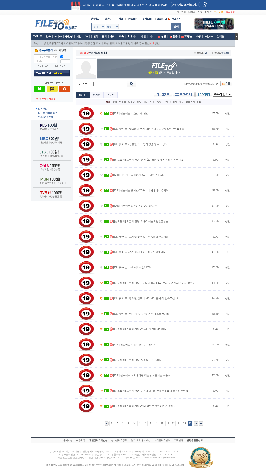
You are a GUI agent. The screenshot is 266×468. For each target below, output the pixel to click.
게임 (78, 36)
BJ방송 (188, 36)
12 (173, 423)
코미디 (99, 43)
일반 (147, 43)
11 (167, 423)
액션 (106, 43)
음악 (104, 36)
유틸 (143, 36)
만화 (95, 36)
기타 (151, 36)
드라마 (58, 36)
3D (58, 43)
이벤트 (208, 12)
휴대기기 (132, 36)
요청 (198, 36)
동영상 (69, 36)
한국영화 (51, 43)
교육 (121, 36)
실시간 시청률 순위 (48, 112)
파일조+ (208, 36)
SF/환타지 (79, 43)
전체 (108, 102)
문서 (112, 36)
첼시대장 (84, 53)
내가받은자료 (195, 12)
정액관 (220, 36)
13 (179, 423)
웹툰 (175, 36)
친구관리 (181, 12)
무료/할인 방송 (45, 117)
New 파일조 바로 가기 (185, 4)
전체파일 (42, 108)
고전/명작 (128, 43)
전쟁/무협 (90, 43)
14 (184, 423)
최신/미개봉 (40, 43)
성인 (163, 36)
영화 (48, 36)
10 (162, 423)
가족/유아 (139, 43)
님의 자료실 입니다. (164, 72)
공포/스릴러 (67, 43)
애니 (87, 36)
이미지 (173, 102)
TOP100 (37, 36)
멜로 (112, 43)
